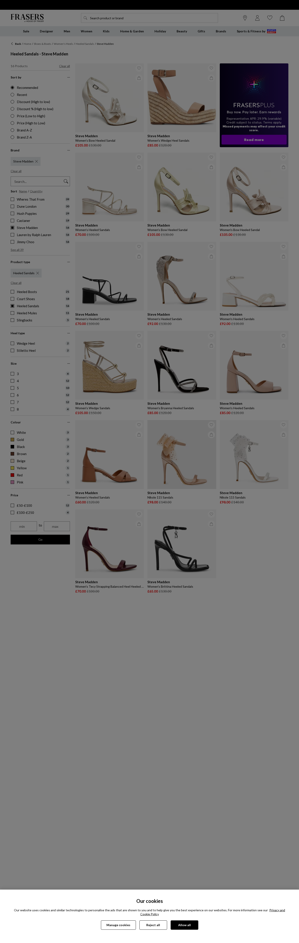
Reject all (153, 925)
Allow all (184, 925)
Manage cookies (118, 925)
